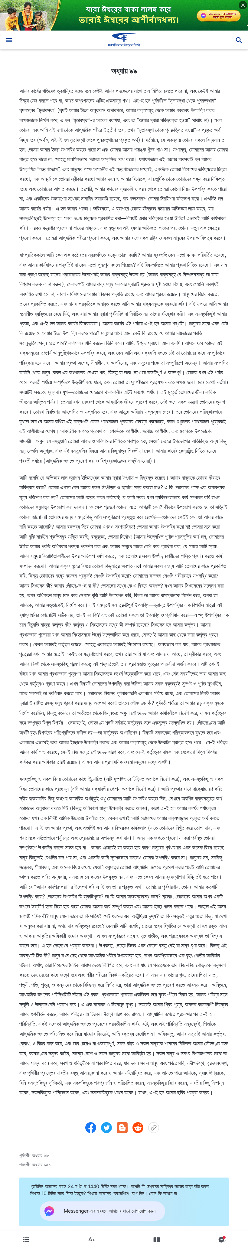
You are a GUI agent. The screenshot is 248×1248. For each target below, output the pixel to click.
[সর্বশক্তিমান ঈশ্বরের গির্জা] (124, 40)
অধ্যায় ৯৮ (40, 1155)
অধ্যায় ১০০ (41, 1165)
